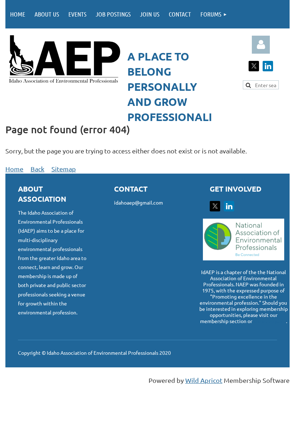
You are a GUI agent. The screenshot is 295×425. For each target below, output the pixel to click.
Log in (261, 45)
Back (37, 169)
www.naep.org (269, 321)
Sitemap (63, 169)
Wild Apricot (203, 380)
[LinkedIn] (268, 66)
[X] (254, 66)
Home (14, 169)
